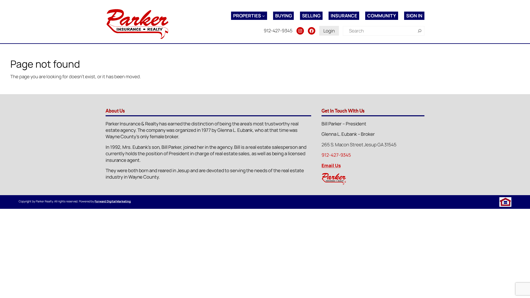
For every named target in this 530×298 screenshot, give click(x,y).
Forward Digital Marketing (113, 201)
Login (329, 31)
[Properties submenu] (263, 15)
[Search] (419, 31)
